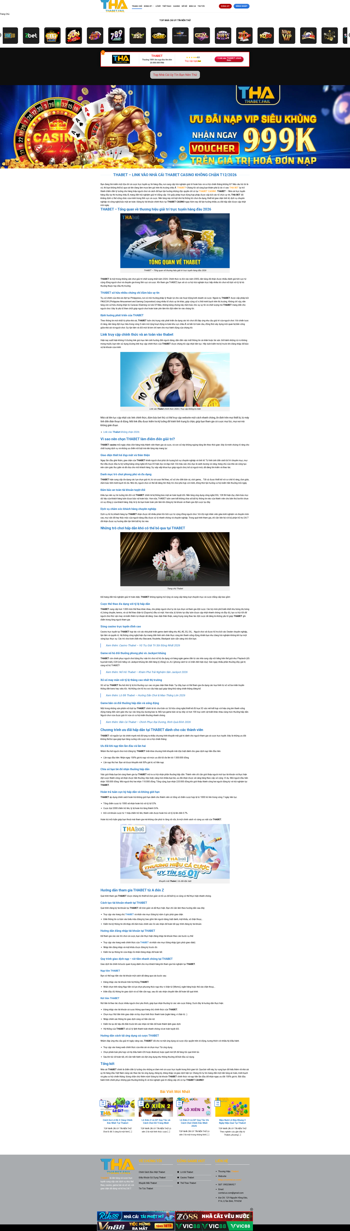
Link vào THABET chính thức (229, 59)
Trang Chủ (137, 6)
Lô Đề (158, 6)
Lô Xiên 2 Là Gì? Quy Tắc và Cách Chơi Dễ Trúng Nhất (156, 1121)
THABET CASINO (207, 191)
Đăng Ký (148, 6)
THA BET (234, 187)
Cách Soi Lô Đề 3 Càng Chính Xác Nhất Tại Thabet (117, 1121)
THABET (181, 187)
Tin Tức (201, 6)
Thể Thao (166, 6)
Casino (176, 6)
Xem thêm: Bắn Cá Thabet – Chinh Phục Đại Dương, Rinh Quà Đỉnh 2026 (148, 722)
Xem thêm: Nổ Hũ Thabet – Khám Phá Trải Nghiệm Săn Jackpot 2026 (146, 672)
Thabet (235, 1171)
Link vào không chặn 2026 (121, 432)
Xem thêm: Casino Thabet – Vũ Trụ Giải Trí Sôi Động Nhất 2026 (143, 645)
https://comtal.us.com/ (229, 1179)
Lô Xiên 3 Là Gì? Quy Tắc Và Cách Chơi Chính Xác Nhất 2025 (194, 1123)
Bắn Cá (192, 6)
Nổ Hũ (184, 6)
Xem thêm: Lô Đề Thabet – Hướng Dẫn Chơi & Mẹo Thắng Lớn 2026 (145, 695)
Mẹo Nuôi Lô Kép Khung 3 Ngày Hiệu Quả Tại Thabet (232, 1121)
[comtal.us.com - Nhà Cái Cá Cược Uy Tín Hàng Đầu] (114, 6)
